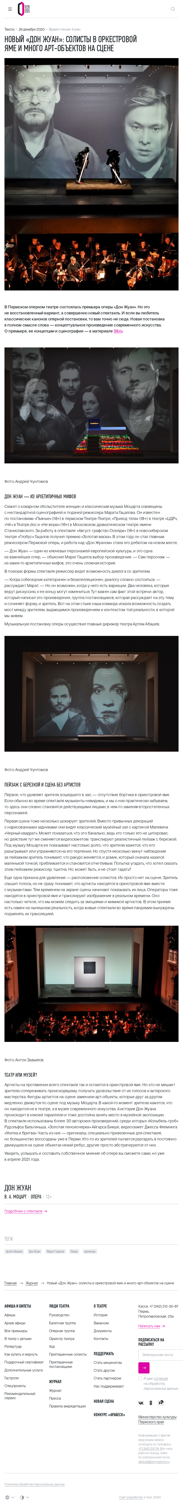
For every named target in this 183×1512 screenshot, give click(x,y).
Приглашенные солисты (68, 1354)
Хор (52, 1346)
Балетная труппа (62, 1323)
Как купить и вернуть (21, 1354)
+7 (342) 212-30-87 (163, 1306)
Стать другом (104, 1370)
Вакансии (101, 1323)
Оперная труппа (62, 1331)
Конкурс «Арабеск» (109, 1414)
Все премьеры (15, 1331)
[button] (10, 9)
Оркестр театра (61, 1339)
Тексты (9, 29)
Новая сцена (104, 1401)
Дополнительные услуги (23, 1370)
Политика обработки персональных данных (34, 1484)
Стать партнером (107, 1378)
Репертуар (13, 1346)
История (101, 1315)
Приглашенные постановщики (61, 1364)
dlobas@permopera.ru (153, 1462)
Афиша (9, 1315)
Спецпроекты (15, 1386)
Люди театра (59, 1306)
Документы (103, 1331)
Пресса (55, 1398)
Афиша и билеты (17, 1306)
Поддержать (104, 1353)
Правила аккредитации (67, 1406)
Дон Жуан (17, 1187)
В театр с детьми (17, 1339)
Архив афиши (14, 1323)
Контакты (101, 1339)
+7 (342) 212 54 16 (150, 1448)
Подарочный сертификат (24, 1362)
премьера (90, 1251)
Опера (74, 1251)
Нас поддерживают (109, 1386)
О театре (100, 1306)
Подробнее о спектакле (23, 1211)
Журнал (55, 1381)
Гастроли (11, 1378)
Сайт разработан (131, 1497)
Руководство (59, 1315)
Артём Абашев (14, 1251)
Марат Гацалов (55, 1251)
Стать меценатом (108, 1363)
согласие (161, 1378)
